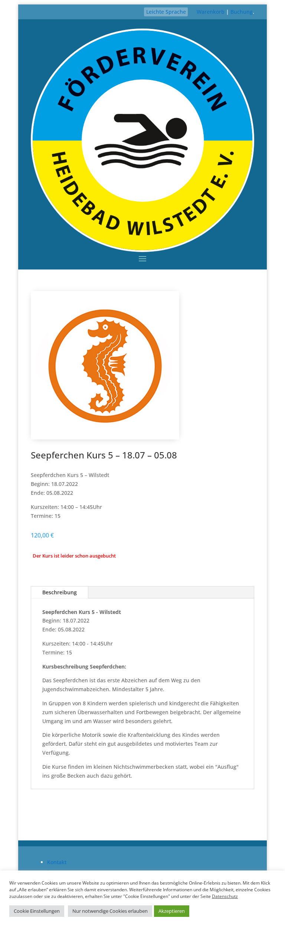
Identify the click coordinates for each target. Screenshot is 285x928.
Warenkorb (211, 11)
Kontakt (56, 862)
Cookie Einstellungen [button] (37, 911)
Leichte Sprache (166, 11)
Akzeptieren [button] (171, 911)
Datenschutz (225, 896)
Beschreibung (59, 592)
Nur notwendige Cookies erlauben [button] (110, 911)
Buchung (241, 11)
